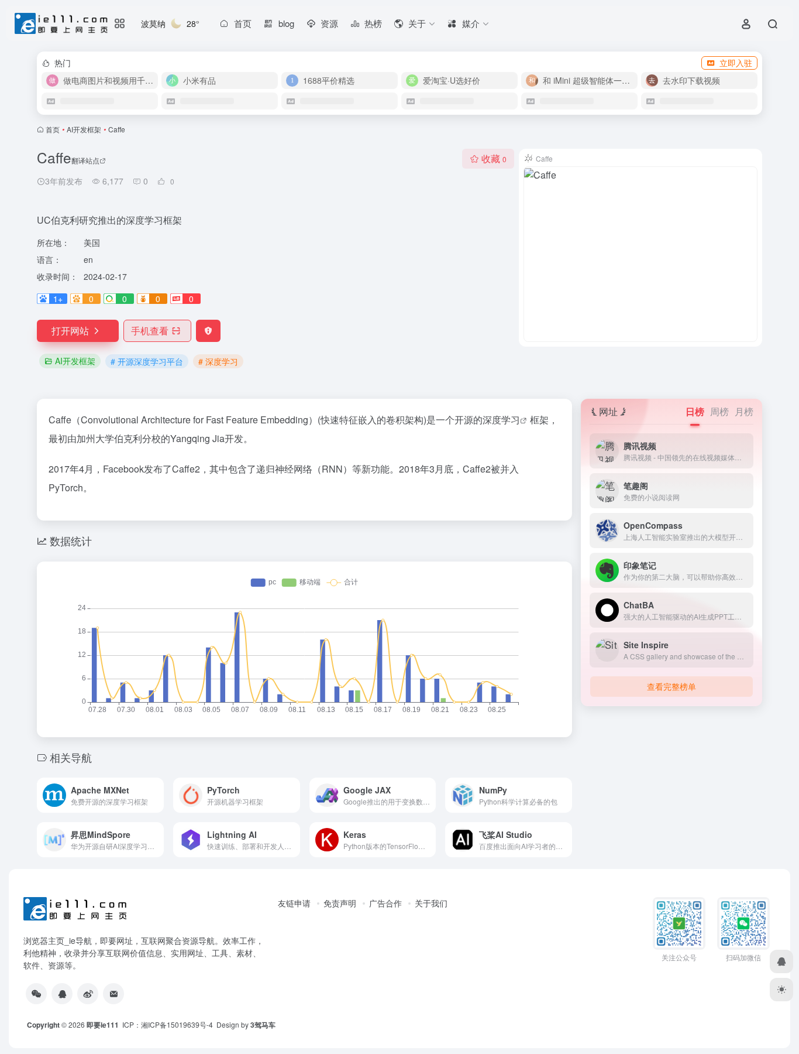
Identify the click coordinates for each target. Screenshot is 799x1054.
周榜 (719, 411)
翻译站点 (85, 160)
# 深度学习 (218, 361)
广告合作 (385, 903)
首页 (53, 129)
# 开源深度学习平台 (147, 361)
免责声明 (339, 903)
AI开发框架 (84, 129)
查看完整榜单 (671, 686)
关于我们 (431, 903)
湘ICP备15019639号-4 (177, 1024)
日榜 (695, 411)
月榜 (744, 411)
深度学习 (501, 419)
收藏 (494, 158)
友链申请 (294, 903)
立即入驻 (735, 63)
